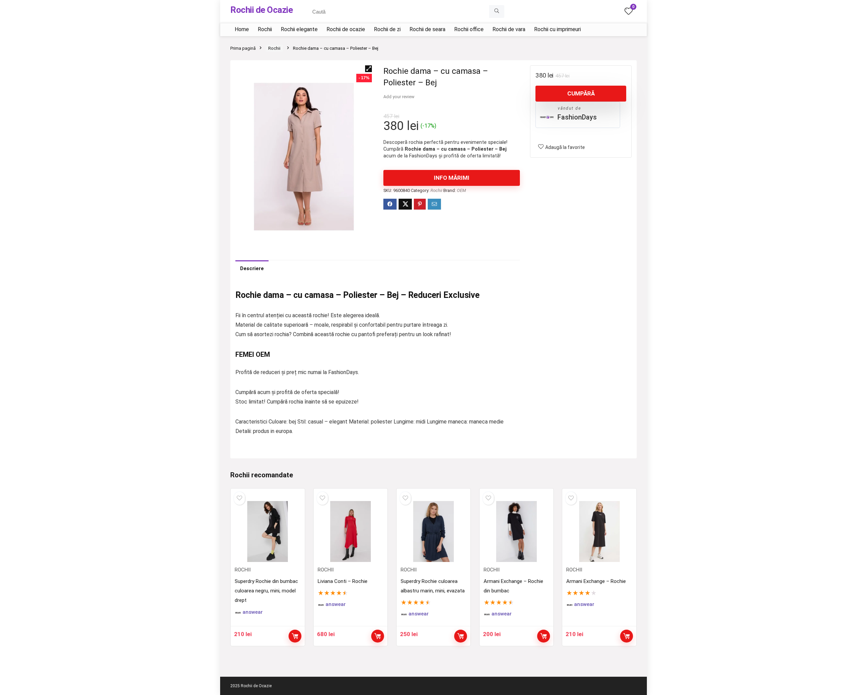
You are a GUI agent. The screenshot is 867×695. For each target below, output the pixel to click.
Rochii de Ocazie (261, 10)
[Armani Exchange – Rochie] (599, 531)
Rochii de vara (508, 29)
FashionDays (577, 117)
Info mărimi (451, 177)
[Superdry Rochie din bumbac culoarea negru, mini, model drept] (267, 531)
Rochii (265, 29)
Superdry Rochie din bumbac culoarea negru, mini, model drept (266, 590)
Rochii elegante (299, 29)
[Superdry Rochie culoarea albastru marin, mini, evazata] (433, 531)
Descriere (252, 268)
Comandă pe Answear (377, 636)
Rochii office (469, 29)
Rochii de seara (427, 29)
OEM (461, 190)
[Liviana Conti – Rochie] (350, 531)
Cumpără (581, 93)
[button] (368, 68)
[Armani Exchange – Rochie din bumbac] (516, 531)
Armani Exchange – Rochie (596, 581)
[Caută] (496, 11)
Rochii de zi (387, 29)
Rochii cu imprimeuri (557, 29)
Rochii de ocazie (345, 29)
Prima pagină (243, 48)
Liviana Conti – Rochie (342, 581)
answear (252, 612)
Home (242, 29)
